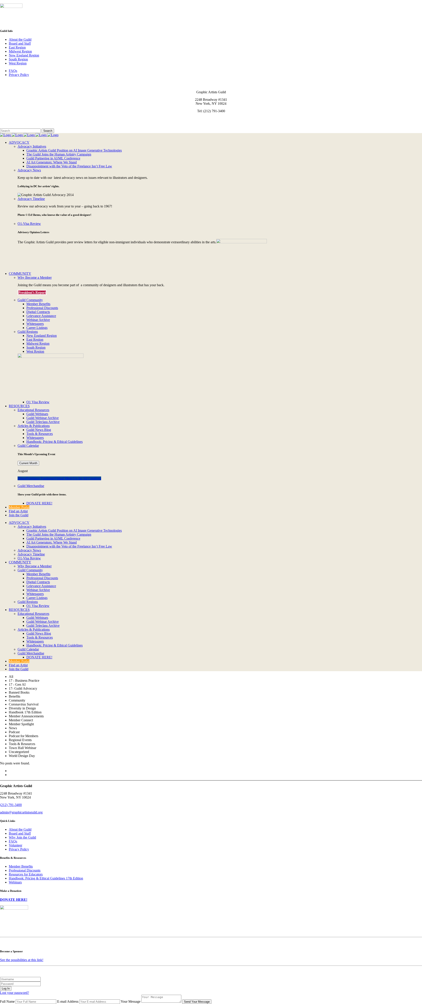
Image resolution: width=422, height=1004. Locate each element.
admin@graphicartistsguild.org (21, 812)
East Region (17, 47)
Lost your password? (14, 993)
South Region (18, 59)
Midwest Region (20, 51)
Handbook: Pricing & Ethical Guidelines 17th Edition (46, 878)
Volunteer (15, 845)
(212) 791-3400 (11, 805)
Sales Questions (12, 126)
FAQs (13, 71)
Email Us (6, 118)
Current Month (28, 463)
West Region (18, 63)
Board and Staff (20, 43)
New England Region (24, 55)
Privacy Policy (19, 75)
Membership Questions (16, 122)
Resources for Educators (26, 874)
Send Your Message (197, 1001)
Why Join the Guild (22, 837)
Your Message (130, 1001)
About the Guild (20, 39)
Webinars (15, 882)
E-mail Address (67, 1001)
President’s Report (32, 292)
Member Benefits (21, 866)
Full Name (7, 1001)
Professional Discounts (24, 870)
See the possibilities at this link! (21, 960)
